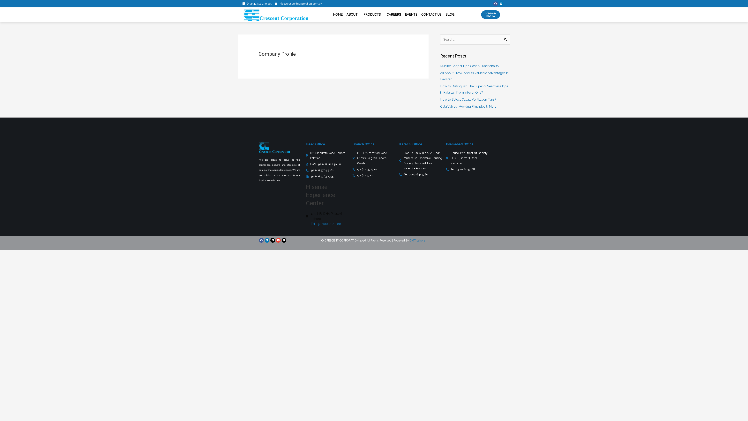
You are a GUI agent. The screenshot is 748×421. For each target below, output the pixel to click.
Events (411, 14)
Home (338, 14)
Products (372, 14)
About (352, 14)
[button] (353, 14)
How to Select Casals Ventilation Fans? (468, 99)
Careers (394, 14)
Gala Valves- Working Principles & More (468, 106)
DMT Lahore (417, 240)
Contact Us (431, 14)
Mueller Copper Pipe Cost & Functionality (469, 66)
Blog (449, 14)
